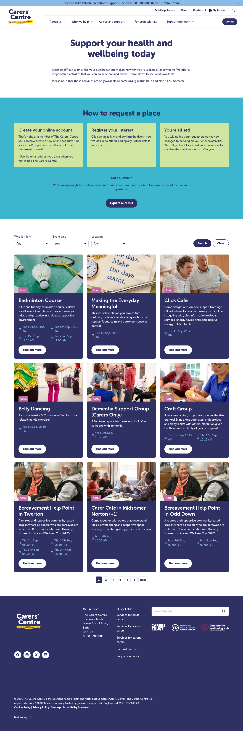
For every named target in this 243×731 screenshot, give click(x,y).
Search (202, 243)
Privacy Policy (41, 707)
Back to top (20, 717)
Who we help (80, 21)
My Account (219, 10)
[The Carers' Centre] (20, 16)
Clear (220, 243)
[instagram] (27, 654)
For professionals (145, 21)
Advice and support (112, 21)
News (184, 10)
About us (56, 21)
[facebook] (17, 654)
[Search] (233, 10)
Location (97, 236)
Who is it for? (22, 236)
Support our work (178, 21)
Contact (198, 10)
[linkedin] (45, 654)
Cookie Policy (22, 707)
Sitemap (56, 707)
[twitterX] (36, 654)
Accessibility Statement (77, 707)
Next (143, 579)
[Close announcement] (238, 3)
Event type (59, 236)
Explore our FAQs (121, 203)
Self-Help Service (165, 10)
